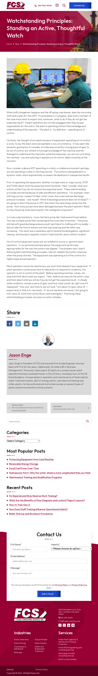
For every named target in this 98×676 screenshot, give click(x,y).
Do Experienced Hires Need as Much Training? (33, 495)
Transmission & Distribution (20, 648)
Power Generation (21, 639)
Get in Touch (48, 594)
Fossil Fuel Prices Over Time (24, 468)
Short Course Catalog (67, 659)
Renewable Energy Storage (23, 463)
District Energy (20, 643)
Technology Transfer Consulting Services (66, 654)
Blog (17, 44)
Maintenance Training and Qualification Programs (35, 477)
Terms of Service (79, 585)
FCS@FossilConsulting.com (69, 621)
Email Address (18, 556)
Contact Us (79, 5)
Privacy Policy (61, 585)
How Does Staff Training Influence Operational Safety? (38, 509)
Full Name (16, 544)
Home (9, 44)
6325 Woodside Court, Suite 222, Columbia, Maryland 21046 (69, 611)
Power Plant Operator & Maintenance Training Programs (68, 641)
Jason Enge (20, 355)
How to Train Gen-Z (19, 504)
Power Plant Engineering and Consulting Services (70, 648)
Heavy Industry (41, 643)
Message (15, 567)
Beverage (18, 652)
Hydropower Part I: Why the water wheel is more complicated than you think (49, 472)
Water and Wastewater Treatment (40, 649)
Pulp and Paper (41, 639)
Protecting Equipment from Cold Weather (31, 459)
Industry (55, 544)
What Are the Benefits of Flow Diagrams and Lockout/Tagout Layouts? (47, 500)
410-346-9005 (44, 5)
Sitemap (10, 669)
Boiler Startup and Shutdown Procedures (31, 513)
